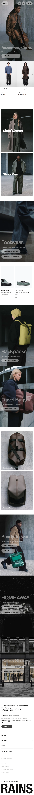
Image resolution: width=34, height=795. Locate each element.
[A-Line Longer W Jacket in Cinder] (25, 94)
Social (17, 745)
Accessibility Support (6, 758)
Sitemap (3, 775)
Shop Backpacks (10, 360)
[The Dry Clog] (23, 277)
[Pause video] (17, 231)
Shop (16, 297)
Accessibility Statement (7, 769)
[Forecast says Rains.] (17, 30)
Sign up (6, 726)
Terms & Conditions (6, 761)
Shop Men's (8, 551)
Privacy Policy (4, 763)
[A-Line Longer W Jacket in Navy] (21, 94)
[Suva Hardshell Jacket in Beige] (4, 94)
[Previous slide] (1, 74)
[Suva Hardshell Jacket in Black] (3, 94)
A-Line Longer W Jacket (25, 89)
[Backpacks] (17, 335)
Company (17, 740)
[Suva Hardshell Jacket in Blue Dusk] (8, 74)
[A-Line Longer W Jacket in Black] (20, 94)
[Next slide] (32, 74)
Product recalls (5, 772)
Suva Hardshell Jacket (7, 89)
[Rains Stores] (17, 667)
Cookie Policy (4, 766)
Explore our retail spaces (12, 671)
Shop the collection (11, 56)
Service (17, 735)
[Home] (4, 3)
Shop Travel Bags (10, 408)
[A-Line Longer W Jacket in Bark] (18, 94)
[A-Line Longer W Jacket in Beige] (23, 94)
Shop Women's (9, 545)
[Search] (19, 3)
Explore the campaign (11, 256)
